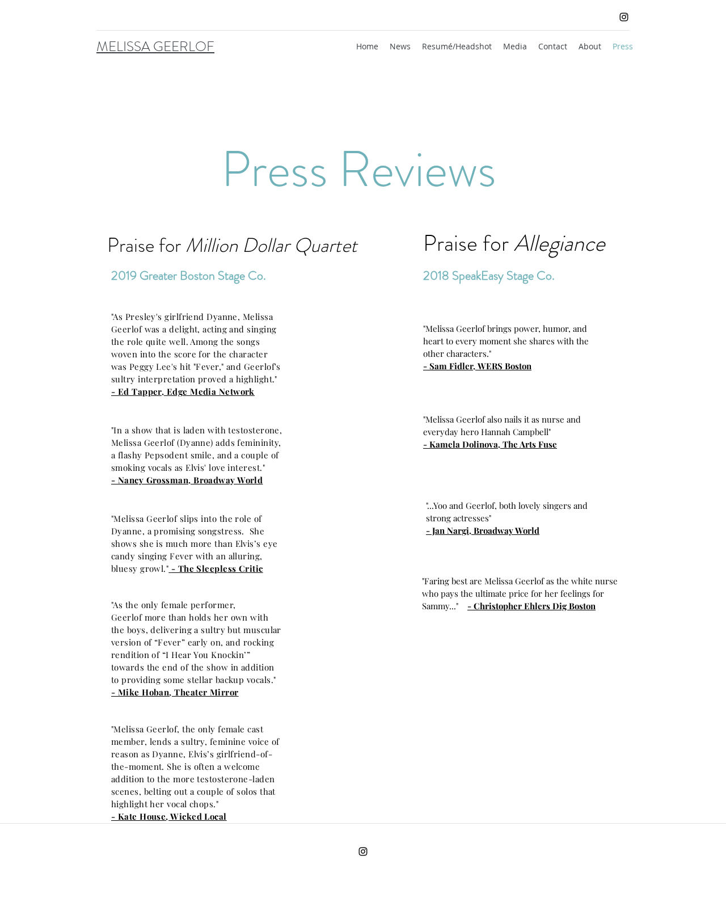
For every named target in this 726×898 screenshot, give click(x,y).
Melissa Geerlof (146, 518)
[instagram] (624, 17)
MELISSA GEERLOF (155, 46)
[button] (515, 46)
